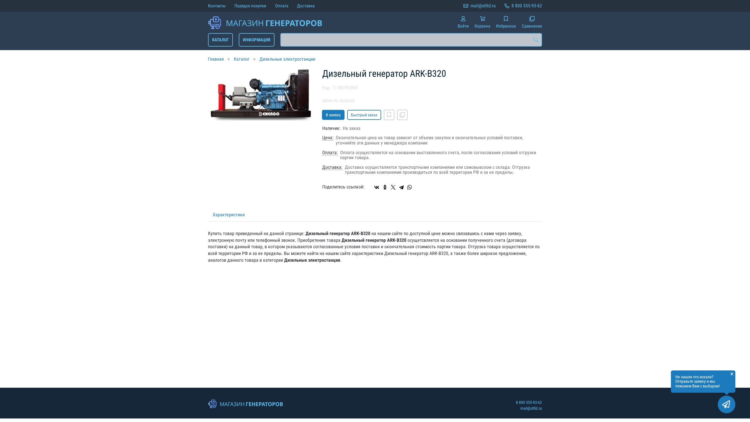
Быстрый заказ (364, 115)
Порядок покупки (250, 5)
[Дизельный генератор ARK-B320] (260, 94)
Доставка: (332, 167)
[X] (393, 187)
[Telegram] (401, 187)
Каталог (220, 39)
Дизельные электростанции (287, 59)
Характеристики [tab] (229, 214)
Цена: (327, 137)
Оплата (281, 5)
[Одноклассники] (384, 187)
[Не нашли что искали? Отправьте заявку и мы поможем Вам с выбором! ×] (726, 404)
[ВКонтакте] (376, 187)
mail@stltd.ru (483, 5)
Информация (256, 39)
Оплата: (330, 152)
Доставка (306, 5)
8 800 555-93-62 (527, 5)
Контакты (217, 5)
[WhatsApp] (409, 187)
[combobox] (411, 40)
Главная (216, 59)
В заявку (333, 115)
